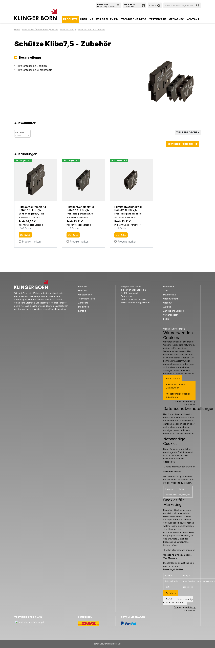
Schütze (54, 29)
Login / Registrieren (106, 5)
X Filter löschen (187, 132)
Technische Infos (133, 19)
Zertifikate (157, 19)
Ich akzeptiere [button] (173, 378)
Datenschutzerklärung (185, 401)
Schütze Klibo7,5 (68, 29)
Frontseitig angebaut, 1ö (127, 213)
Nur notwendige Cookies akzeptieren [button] (178, 395)
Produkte (70, 19)
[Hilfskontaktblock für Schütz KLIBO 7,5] (36, 180)
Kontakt (193, 19)
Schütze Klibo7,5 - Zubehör (91, 29)
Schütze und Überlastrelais (35, 29)
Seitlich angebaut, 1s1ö (31, 213)
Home (17, 29)
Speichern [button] (171, 593)
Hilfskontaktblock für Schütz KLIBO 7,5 (32, 208)
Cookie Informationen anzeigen (179, 466)
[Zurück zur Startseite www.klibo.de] (35, 15)
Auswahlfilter (25, 123)
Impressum (190, 404)
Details (25, 234)
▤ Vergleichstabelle (183, 144)
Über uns (86, 19)
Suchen (198, 5)
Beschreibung (30, 57)
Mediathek (176, 19)
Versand (39, 225)
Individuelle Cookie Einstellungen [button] (175, 386)
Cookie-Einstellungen (174, 329)
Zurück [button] (169, 599)
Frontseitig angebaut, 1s (80, 213)
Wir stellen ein (107, 19)
